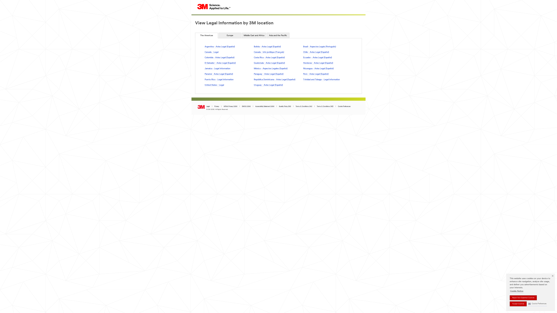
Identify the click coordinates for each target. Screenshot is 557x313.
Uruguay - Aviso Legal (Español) (268, 85)
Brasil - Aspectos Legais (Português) (319, 47)
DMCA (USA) (246, 106)
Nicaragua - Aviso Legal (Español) (318, 69)
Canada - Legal (211, 52)
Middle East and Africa (254, 35)
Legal (208, 106)
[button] (537, 303)
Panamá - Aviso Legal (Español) (219, 74)
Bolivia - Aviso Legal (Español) (267, 47)
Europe (230, 35)
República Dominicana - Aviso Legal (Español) (274, 80)
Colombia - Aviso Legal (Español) (219, 58)
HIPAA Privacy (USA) (230, 106)
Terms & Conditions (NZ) (325, 106)
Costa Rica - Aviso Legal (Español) (269, 58)
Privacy (216, 106)
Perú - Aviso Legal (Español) (316, 74)
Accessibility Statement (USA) (264, 106)
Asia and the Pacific (278, 35)
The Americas (206, 35)
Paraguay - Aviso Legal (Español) (268, 74)
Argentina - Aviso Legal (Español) (220, 47)
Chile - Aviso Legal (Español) (316, 52)
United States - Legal (214, 85)
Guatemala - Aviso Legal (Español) (269, 63)
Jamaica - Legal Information (217, 69)
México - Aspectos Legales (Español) (270, 69)
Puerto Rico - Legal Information (219, 80)
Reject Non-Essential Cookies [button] (523, 298)
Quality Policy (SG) (285, 106)
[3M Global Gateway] (214, 7)
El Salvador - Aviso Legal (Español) (220, 63)
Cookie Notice (516, 291)
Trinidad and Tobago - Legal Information (321, 80)
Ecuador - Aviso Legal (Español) (317, 58)
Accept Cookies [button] (518, 304)
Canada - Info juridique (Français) (269, 52)
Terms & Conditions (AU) (304, 106)
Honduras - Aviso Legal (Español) (318, 63)
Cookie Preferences (344, 106)
